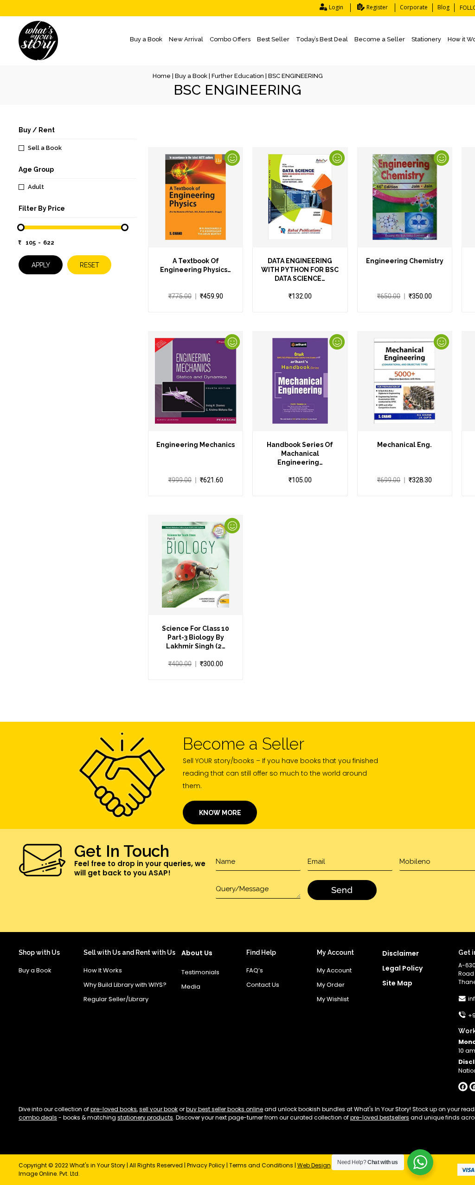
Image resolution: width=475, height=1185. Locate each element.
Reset (89, 265)
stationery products (145, 1117)
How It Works (102, 970)
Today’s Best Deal (322, 39)
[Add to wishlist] (195, 220)
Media (190, 986)
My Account (334, 970)
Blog (443, 7)
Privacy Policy (206, 1165)
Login (336, 7)
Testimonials (200, 972)
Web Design (314, 1165)
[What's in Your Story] (38, 41)
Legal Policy (402, 968)
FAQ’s (254, 970)
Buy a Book (146, 39)
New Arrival (186, 39)
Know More (220, 812)
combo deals (38, 1117)
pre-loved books (113, 1109)
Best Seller (273, 39)
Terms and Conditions (261, 1165)
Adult (36, 186)
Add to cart (179, 220)
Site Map (397, 983)
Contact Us (262, 984)
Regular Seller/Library (115, 999)
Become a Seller (379, 39)
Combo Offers (230, 39)
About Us (196, 953)
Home (162, 75)
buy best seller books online (224, 1109)
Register (377, 7)
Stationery (426, 39)
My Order (331, 984)
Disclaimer (400, 953)
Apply (41, 265)
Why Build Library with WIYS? (125, 984)
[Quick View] (211, 220)
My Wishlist (333, 999)
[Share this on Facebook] (463, 1086)
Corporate (414, 7)
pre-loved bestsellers (379, 1117)
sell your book (158, 1109)
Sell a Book (45, 147)
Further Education (238, 75)
